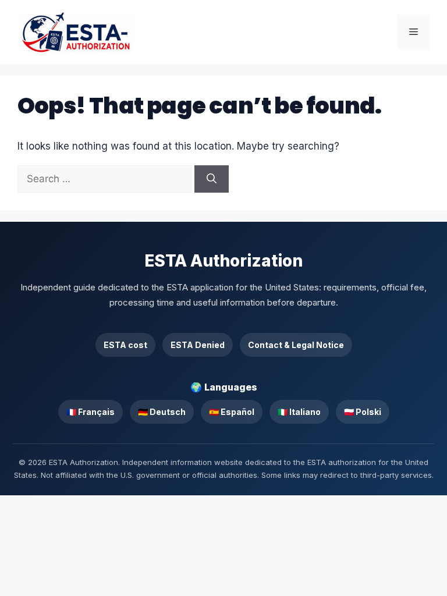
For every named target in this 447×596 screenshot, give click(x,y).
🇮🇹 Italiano (299, 412)
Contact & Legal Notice (296, 345)
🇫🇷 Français (90, 412)
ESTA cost (125, 345)
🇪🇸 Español (231, 412)
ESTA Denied (198, 345)
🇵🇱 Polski (362, 412)
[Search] (211, 179)
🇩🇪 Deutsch (162, 412)
